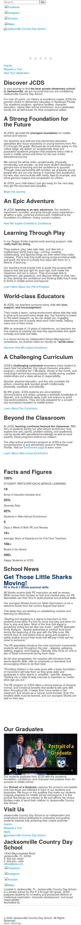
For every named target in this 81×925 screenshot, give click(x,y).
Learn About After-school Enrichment (26, 453)
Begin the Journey (14, 191)
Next (76, 462)
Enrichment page (34, 447)
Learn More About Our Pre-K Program (26, 287)
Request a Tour (13, 69)
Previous (4, 462)
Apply (7, 831)
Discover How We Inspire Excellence (25, 347)
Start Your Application (16, 73)
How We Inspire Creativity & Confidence (27, 223)
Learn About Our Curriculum (20, 408)
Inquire (8, 65)
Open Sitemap (12, 923)
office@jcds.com (13, 864)
